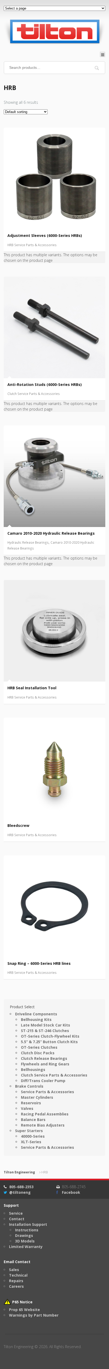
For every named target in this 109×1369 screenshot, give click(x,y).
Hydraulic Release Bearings (28, 542)
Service (16, 1213)
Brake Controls (29, 1086)
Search (97, 68)
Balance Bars (33, 1119)
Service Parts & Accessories (47, 1091)
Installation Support (28, 1224)
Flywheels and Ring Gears (45, 1063)
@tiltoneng (20, 1192)
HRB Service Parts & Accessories (32, 245)
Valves (27, 1108)
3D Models (25, 1241)
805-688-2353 (21, 1186)
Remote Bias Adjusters (43, 1125)
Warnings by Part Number (33, 1315)
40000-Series (33, 1136)
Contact (16, 1218)
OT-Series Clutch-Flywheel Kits (50, 1036)
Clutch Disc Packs (37, 1052)
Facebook (71, 1192)
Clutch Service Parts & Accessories (33, 393)
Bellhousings (33, 1069)
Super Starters (29, 1130)
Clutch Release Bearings (44, 1058)
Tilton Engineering (19, 1172)
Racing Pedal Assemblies (45, 1113)
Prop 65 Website (24, 1309)
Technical (18, 1275)
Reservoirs (31, 1102)
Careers (16, 1286)
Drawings (24, 1235)
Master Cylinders (37, 1097)
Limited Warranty (26, 1246)
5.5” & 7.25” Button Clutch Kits (49, 1041)
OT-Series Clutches (39, 1047)
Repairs (16, 1280)
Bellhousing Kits (36, 1019)
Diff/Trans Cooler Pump (43, 1080)
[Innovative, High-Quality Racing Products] (54, 31)
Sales (14, 1269)
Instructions (26, 1229)
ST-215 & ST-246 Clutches (45, 1030)
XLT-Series (31, 1141)
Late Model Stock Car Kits (45, 1025)
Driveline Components (36, 1013)
